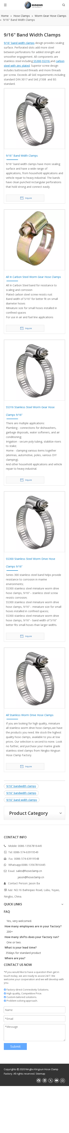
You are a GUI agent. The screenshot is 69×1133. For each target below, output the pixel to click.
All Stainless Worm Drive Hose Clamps (29, 715)
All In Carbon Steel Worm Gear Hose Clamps (33, 277)
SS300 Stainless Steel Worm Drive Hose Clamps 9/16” (30, 562)
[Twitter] (50, 1080)
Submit (15, 1046)
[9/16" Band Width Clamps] (34, 118)
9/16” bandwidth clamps (21, 786)
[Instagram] (62, 1080)
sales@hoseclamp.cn (29, 871)
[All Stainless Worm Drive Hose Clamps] (34, 677)
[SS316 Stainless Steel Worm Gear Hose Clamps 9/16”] (34, 370)
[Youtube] (56, 1080)
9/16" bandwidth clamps (21, 793)
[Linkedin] (44, 1080)
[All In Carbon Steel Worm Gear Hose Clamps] (34, 239)
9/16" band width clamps (19, 43)
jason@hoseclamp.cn (31, 877)
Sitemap (40, 1073)
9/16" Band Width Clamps (22, 155)
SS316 (46, 61)
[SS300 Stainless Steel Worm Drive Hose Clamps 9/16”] (34, 521)
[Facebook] (38, 1080)
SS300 (37, 61)
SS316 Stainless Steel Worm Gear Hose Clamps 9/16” (30, 411)
